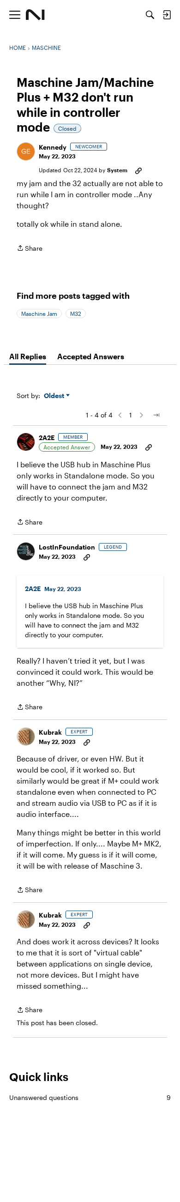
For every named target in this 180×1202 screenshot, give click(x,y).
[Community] (35, 15)
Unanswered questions (90, 1097)
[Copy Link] (138, 170)
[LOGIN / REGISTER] (166, 15)
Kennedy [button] (52, 147)
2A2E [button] (46, 437)
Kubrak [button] (50, 732)
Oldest (55, 396)
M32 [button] (75, 313)
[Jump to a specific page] (156, 415)
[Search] (150, 15)
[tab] (28, 356)
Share (29, 249)
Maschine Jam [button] (39, 313)
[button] (26, 151)
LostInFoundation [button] (67, 547)
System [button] (117, 170)
